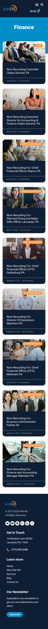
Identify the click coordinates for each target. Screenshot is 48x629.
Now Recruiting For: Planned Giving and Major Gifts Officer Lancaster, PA (23, 218)
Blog (9, 578)
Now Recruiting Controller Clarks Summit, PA (23, 71)
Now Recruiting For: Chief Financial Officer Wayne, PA (23, 169)
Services (11, 574)
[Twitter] (7, 523)
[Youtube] (12, 523)
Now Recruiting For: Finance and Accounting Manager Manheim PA (22, 472)
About (10, 566)
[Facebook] (17, 523)
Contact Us (12, 582)
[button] (36, 4)
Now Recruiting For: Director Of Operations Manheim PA (20, 320)
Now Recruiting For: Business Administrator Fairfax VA (21, 422)
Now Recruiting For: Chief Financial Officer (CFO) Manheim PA (22, 371)
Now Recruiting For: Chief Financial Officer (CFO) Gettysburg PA (22, 269)
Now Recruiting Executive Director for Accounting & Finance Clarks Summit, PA (23, 120)
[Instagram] (32, 523)
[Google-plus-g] (22, 523)
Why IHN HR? (14, 570)
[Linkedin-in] (27, 523)
